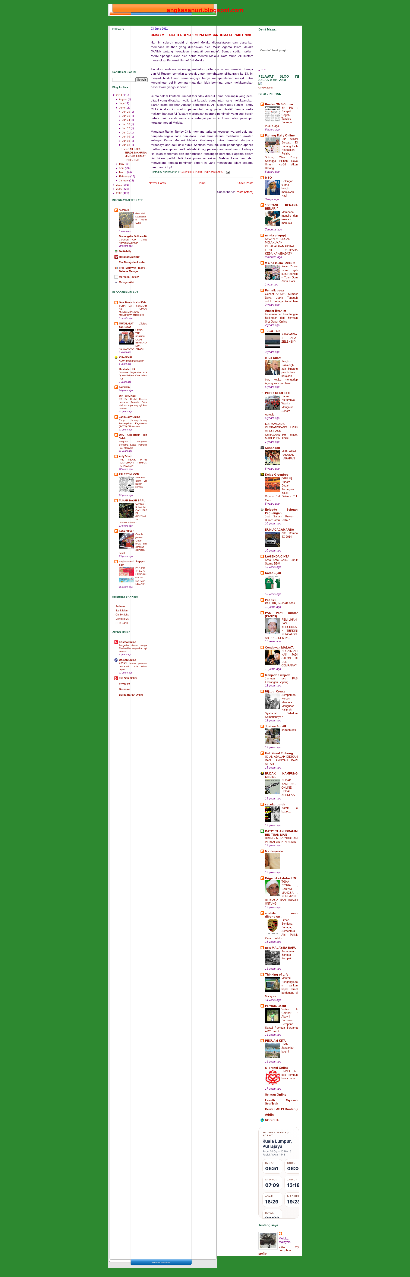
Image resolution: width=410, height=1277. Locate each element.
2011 (119, 95)
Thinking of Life (276, 974)
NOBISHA (272, 1120)
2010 (119, 184)
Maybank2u (122, 618)
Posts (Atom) (244, 192)
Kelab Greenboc (276, 474)
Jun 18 (126, 124)
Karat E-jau (273, 573)
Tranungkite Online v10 (133, 236)
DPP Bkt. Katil (127, 395)
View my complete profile (278, 1250)
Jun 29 (126, 111)
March (123, 172)
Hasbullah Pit (127, 369)
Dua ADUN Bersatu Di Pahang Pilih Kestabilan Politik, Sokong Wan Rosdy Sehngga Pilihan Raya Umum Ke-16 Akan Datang (281, 153)
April (122, 168)
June (122, 107)
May (122, 163)
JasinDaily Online (129, 417)
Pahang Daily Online (280, 135)
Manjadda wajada (277, 675)
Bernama (124, 689)
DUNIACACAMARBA (279, 529)
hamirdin (124, 387)
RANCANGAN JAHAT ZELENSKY (289, 338)
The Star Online (128, 678)
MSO (268, 177)
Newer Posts (157, 183)
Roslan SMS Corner (279, 104)
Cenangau (272, 447)
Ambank (120, 606)
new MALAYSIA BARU (280, 947)
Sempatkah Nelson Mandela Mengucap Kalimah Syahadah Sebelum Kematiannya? (281, 705)
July (121, 103)
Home (202, 183)
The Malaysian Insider (132, 262)
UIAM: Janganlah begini (287, 1047)
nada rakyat (126, 531)
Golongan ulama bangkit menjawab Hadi (287, 188)
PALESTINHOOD (129, 474)
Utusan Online (127, 660)
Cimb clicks (122, 614)
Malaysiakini (126, 282)
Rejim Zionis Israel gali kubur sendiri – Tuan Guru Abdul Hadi (289, 274)
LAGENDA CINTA (277, 556)
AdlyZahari (125, 456)
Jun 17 (126, 128)
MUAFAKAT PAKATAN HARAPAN (288, 455)
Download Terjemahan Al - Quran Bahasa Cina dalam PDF (133, 375)
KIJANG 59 (125, 357)
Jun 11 (126, 132)
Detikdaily (125, 251)
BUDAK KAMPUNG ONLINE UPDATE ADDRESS (288, 788)
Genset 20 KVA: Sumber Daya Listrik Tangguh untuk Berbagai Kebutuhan (281, 297)
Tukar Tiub (273, 331)
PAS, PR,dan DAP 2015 (280, 603)
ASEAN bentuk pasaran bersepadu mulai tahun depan (133, 666)
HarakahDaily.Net (129, 256)
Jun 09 (126, 136)
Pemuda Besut (275, 1006)
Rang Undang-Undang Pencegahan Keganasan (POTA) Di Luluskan (133, 423)
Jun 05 (126, 140)
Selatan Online (275, 1094)
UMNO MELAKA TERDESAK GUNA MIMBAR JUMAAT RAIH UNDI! (201, 35)
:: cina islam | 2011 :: (280, 263)
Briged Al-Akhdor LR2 (281, 878)
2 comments (215, 171)
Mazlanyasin (274, 851)
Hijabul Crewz (275, 691)
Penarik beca (274, 290)
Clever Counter (265, 88)
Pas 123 (270, 600)
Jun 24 (126, 120)
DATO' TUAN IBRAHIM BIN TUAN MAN (281, 833)
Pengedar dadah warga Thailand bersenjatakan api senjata (133, 648)
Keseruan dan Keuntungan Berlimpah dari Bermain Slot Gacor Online (281, 318)
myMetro (124, 683)
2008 (119, 193)
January (124, 180)
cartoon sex (288, 729)
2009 (119, 188)
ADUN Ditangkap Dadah (131, 360)
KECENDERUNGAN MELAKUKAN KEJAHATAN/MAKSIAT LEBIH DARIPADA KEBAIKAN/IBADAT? (281, 246)
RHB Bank (122, 622)
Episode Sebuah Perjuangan (281, 511)
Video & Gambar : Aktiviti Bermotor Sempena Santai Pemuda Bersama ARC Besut (281, 1020)
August (123, 99)
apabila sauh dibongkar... (281, 914)
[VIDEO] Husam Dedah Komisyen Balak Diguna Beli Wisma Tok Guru (281, 489)
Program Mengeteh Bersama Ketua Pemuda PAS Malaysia (133, 444)
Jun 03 (126, 144)
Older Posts (245, 183)
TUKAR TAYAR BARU (132, 500)
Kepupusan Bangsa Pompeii (288, 955)
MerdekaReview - (129, 276)
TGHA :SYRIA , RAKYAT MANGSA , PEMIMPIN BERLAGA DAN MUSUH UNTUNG (281, 892)
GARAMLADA (275, 424)
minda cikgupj (275, 235)
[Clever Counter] (260, 84)
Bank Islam (122, 610)
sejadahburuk (275, 804)
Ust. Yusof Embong (279, 753)
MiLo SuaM (273, 357)
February (124, 176)
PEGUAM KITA (275, 1040)
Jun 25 (126, 115)
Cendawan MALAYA (279, 647)
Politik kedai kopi (277, 392)
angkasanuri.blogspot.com (205, 10)
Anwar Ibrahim (275, 310)
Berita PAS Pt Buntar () (281, 1109)
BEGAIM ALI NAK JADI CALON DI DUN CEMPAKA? (289, 658)
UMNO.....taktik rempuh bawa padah (289, 1075)
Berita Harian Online (131, 694)
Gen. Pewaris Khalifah (132, 302)
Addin (269, 1114)
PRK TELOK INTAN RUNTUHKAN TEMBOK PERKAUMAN (133, 462)
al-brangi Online (276, 1067)
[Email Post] (227, 171)
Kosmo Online (127, 642)
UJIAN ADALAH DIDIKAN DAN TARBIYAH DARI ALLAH (281, 760)
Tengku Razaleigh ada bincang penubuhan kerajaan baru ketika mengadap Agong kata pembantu (281, 372)
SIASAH (124, 210)
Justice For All (275, 726)
